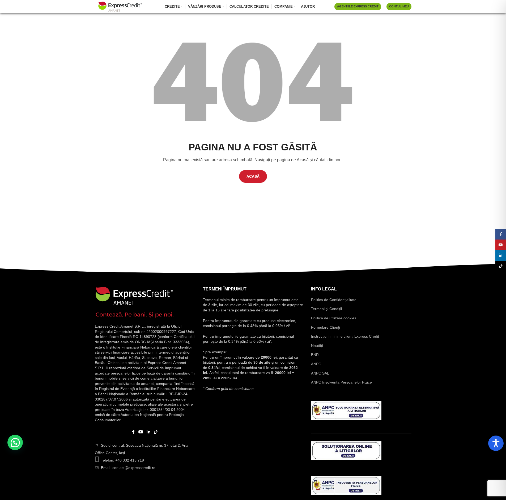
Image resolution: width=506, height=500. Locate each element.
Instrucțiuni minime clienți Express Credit (345, 336)
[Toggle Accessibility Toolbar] (496, 443)
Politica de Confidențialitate (333, 300)
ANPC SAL (320, 373)
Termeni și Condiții (326, 309)
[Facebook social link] (133, 432)
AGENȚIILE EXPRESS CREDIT (358, 6)
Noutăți (317, 346)
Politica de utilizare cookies (333, 318)
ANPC (316, 364)
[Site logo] (120, 6)
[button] (15, 442)
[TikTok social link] (155, 432)
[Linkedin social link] (148, 432)
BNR (315, 355)
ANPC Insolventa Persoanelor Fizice (341, 382)
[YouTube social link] (141, 432)
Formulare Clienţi (325, 327)
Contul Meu (399, 6)
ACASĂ (253, 176)
